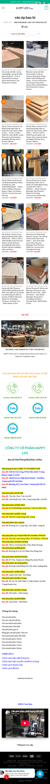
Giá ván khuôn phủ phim (11, 623)
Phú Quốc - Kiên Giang (18, 593)
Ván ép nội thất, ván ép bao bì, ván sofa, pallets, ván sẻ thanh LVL (24, 763)
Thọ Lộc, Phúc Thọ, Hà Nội (16, 496)
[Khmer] (45, 3)
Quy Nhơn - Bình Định (18, 602)
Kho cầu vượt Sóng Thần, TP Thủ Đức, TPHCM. (28, 538)
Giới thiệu (12, 766)
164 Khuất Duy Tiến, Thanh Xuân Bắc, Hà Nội (24, 499)
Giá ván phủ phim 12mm (12, 639)
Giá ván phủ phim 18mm (12, 648)
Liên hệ (40, 766)
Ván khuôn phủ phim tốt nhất (13, 636)
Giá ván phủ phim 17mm (12, 645)
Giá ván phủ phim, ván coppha (30, 760)
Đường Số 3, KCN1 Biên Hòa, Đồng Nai (22, 551)
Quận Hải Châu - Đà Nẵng (20, 575)
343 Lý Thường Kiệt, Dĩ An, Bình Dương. (22, 545)
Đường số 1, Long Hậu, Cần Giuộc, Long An (23, 525)
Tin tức (21, 766)
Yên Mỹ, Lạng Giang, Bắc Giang (22, 517)
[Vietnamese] (37, 3)
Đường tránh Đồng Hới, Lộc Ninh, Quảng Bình (24, 566)
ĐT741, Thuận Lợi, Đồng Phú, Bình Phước (23, 560)
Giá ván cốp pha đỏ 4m (11, 620)
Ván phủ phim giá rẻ (10, 629)
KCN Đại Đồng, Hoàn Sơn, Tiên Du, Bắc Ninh (27, 508)
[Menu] (3, 8)
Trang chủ (7, 22)
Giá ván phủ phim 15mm (12, 642)
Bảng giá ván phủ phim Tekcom (15, 632)
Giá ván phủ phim (9, 617)
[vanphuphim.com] (25, 8)
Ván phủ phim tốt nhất (11, 626)
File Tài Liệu (30, 766)
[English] (41, 3)
